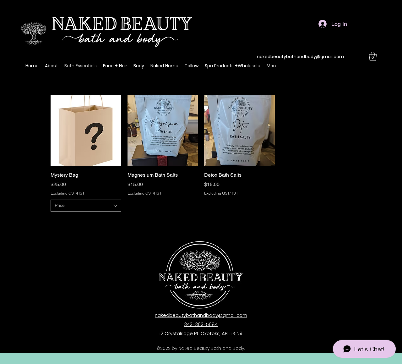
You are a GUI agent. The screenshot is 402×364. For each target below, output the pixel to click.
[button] (373, 56)
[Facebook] (364, 56)
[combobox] (86, 206)
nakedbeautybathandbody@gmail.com (300, 56)
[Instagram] (354, 56)
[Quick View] (86, 130)
